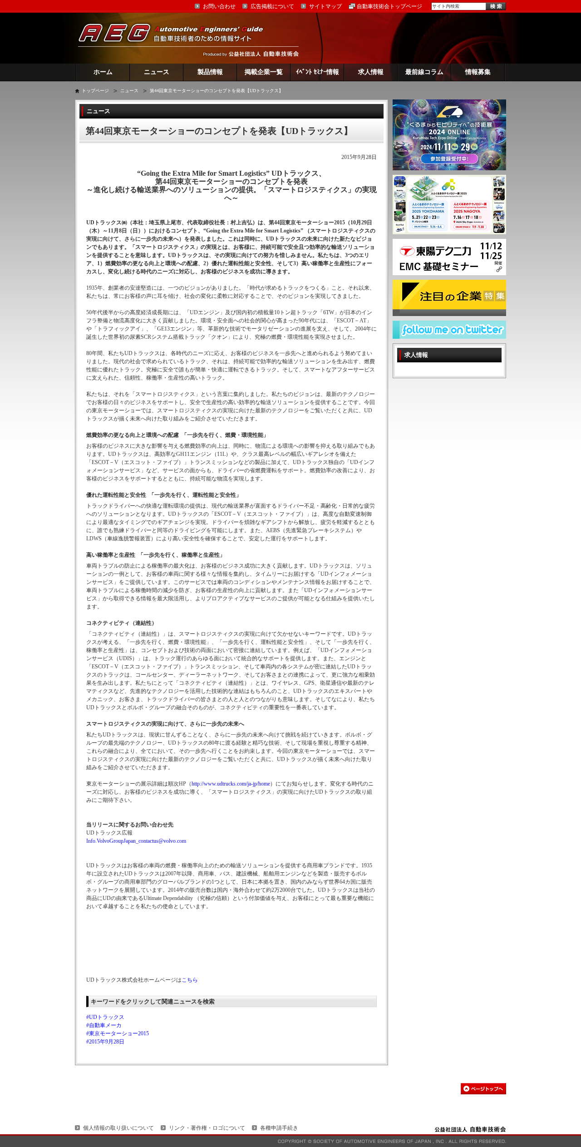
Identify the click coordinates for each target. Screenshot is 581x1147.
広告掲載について (272, 6)
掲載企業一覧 (264, 72)
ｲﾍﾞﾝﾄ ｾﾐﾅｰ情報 (317, 72)
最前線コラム (424, 72)
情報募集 (478, 72)
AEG (176, 38)
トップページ (95, 90)
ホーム (103, 72)
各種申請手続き (279, 1128)
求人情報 (371, 72)
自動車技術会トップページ (389, 6)
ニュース (156, 72)
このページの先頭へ (483, 1088)
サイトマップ (325, 6)
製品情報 (210, 72)
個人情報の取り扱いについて (118, 1128)
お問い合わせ (219, 6)
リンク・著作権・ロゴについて (207, 1128)
